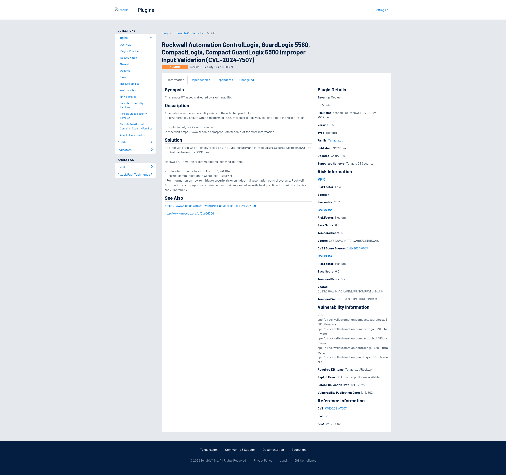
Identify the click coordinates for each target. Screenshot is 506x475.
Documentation (273, 449)
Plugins (146, 10)
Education (299, 449)
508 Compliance (305, 460)
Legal (283, 460)
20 (327, 416)
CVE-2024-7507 (357, 248)
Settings (380, 10)
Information (176, 80)
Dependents (224, 80)
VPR (321, 179)
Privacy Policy (263, 460)
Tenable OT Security (189, 33)
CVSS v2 (325, 209)
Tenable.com (209, 449)
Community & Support (240, 449)
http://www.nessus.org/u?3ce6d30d (189, 213)
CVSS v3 (325, 255)
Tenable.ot (335, 140)
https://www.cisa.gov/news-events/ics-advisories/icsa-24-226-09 (210, 205)
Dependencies (200, 80)
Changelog (246, 80)
